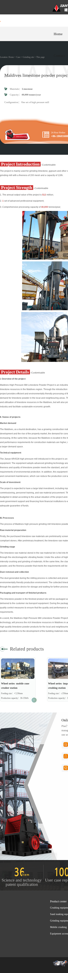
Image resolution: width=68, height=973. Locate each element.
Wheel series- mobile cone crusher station (15, 685)
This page (40, 57)
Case (18, 57)
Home (58, 34)
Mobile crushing (58, 927)
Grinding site (28, 57)
